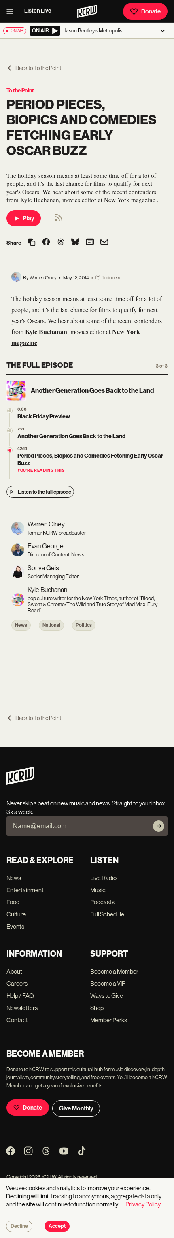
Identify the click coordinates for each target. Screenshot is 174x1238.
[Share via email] (104, 243)
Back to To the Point (38, 68)
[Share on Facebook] (46, 242)
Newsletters (22, 1007)
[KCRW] (20, 782)
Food (12, 902)
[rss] (59, 220)
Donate (151, 11)
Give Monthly (76, 1108)
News (21, 625)
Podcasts (102, 902)
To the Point (20, 90)
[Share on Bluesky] (75, 242)
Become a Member (114, 971)
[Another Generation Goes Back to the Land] (10, 430)
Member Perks (108, 1019)
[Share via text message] (90, 242)
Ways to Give (106, 995)
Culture (16, 914)
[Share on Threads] (61, 242)
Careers (17, 983)
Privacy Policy (143, 1204)
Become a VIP (107, 983)
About (14, 971)
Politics (84, 625)
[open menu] (12, 11)
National (51, 625)
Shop (97, 1007)
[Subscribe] (158, 826)
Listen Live (37, 10)
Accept (57, 1226)
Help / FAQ (20, 995)
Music (98, 889)
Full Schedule (107, 914)
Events (15, 926)
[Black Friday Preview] (10, 411)
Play (28, 218)
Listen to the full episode (44, 492)
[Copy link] (32, 242)
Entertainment (25, 889)
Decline (19, 1226)
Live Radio (103, 877)
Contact (17, 1019)
